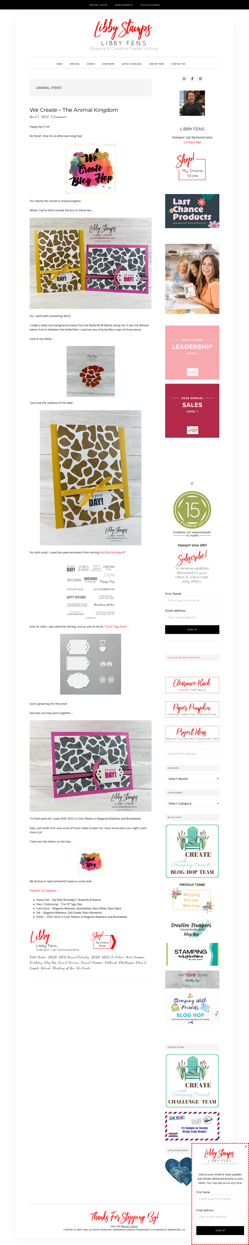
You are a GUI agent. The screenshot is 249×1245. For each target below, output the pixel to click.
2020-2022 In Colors (107, 957)
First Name (173, 594)
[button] (192, 61)
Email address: (175, 610)
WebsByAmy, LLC (177, 1229)
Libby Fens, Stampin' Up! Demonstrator (124, 36)
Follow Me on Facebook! (184, 657)
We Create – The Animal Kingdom (74, 110)
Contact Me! (192, 142)
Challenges (126, 962)
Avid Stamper (135, 957)
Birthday (36, 962)
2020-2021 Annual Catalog (68, 957)
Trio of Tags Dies (114, 626)
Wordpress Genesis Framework (131, 1229)
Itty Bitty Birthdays (111, 552)
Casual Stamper (92, 962)
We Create (83, 968)
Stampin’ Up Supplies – (44, 890)
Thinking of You (64, 968)
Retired (46, 968)
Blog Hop (50, 962)
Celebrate (111, 962)
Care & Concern (68, 962)
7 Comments (59, 117)
